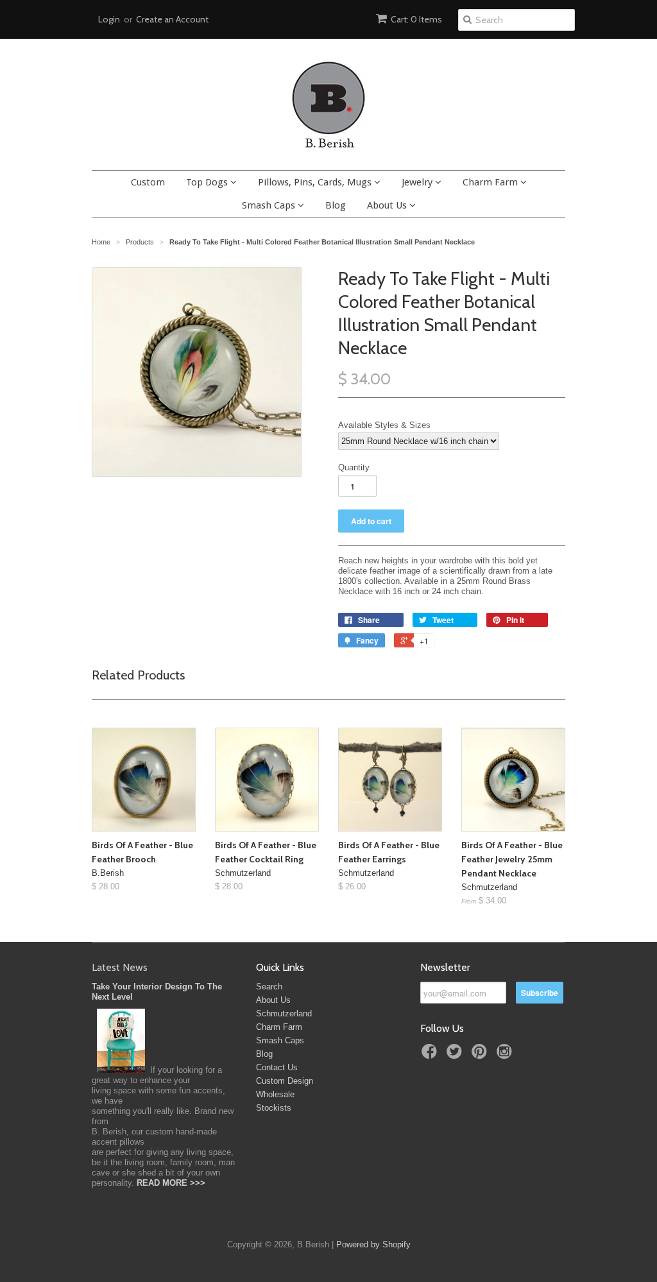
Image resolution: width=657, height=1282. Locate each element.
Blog (335, 205)
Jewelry (418, 182)
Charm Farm (491, 182)
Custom (148, 182)
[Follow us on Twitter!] (456, 1055)
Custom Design (284, 1081)
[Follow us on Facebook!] (431, 1055)
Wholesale (275, 1094)
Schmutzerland (284, 1013)
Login (109, 19)
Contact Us (277, 1067)
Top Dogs (208, 182)
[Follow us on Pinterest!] (481, 1055)
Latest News (120, 967)
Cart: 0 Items (416, 19)
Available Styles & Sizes (384, 425)
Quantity (354, 467)
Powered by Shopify (373, 1244)
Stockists (273, 1108)
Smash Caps (270, 205)
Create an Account (172, 19)
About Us (388, 205)
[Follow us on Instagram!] (506, 1055)
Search (269, 986)
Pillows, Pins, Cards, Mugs (316, 182)
